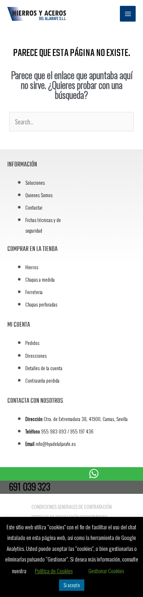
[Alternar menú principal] (128, 14)
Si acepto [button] (71, 585)
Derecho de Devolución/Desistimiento (69, 517)
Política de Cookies (54, 571)
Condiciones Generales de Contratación (72, 506)
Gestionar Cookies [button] (106, 571)
